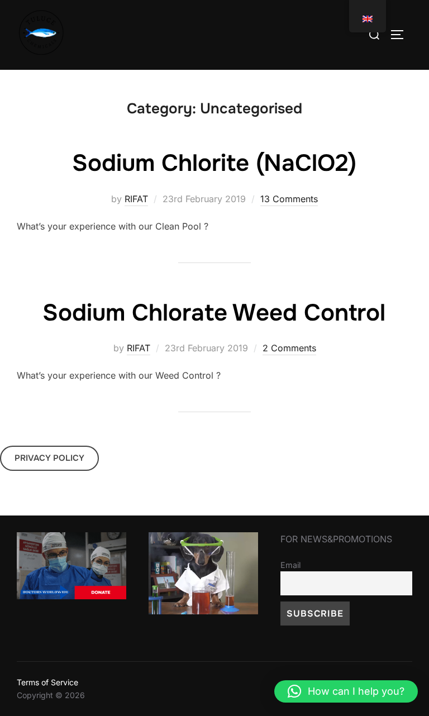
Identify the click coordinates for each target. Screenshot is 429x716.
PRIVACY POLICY (49, 458)
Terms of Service (47, 682)
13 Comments (289, 198)
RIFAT (136, 198)
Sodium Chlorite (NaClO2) (214, 163)
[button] (346, 691)
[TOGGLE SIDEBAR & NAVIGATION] (401, 34)
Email (290, 565)
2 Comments (289, 348)
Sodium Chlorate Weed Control (213, 313)
